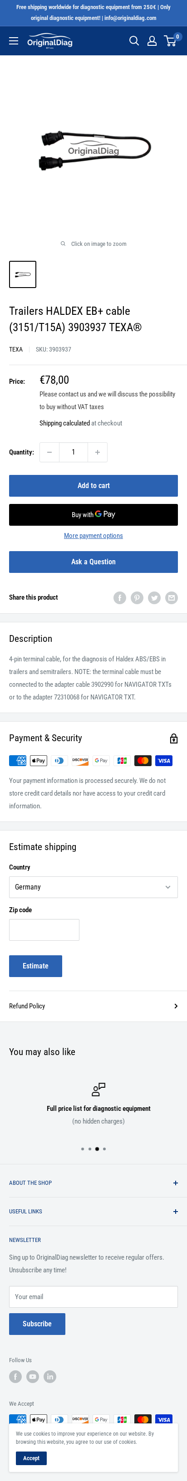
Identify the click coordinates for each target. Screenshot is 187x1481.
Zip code (20, 910)
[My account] (152, 41)
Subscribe (37, 1324)
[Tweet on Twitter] (154, 597)
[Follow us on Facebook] (15, 1376)
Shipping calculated (64, 423)
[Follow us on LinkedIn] (50, 1376)
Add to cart (94, 485)
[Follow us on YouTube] (32, 1376)
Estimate (36, 966)
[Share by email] (171, 597)
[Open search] (134, 41)
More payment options (93, 536)
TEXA (16, 349)
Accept (31, 1458)
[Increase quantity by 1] (97, 452)
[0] (170, 40)
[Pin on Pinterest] (137, 597)
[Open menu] (13, 40)
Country (19, 867)
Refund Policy (27, 1006)
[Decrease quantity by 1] (49, 452)
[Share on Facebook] (119, 597)
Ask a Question (93, 561)
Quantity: (21, 452)
